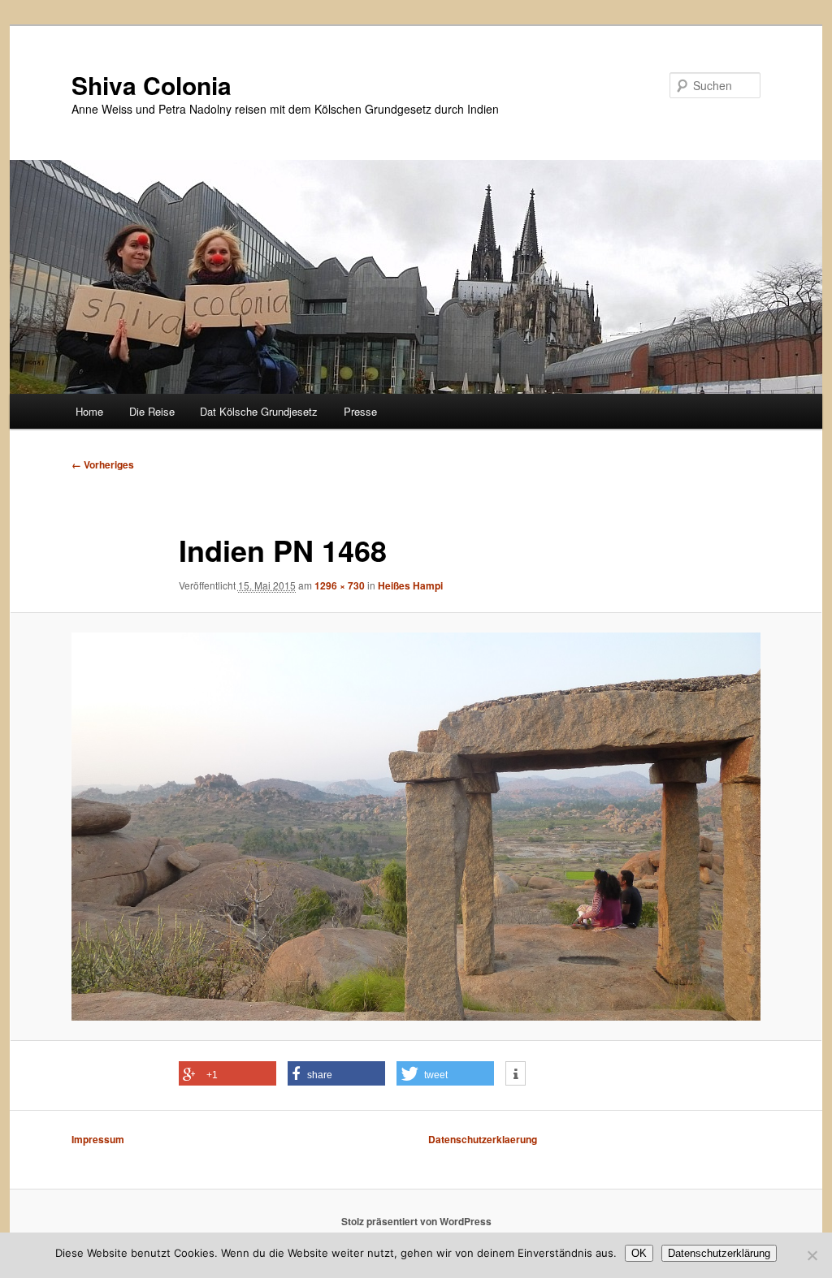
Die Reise (152, 411)
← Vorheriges (103, 464)
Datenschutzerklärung (719, 1253)
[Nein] (812, 1255)
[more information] (515, 1074)
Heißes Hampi (410, 585)
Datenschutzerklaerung (482, 1139)
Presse (360, 411)
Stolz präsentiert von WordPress (416, 1221)
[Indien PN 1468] (416, 827)
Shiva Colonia (152, 84)
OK (639, 1253)
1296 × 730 (339, 585)
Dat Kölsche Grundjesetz (259, 411)
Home (89, 411)
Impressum (98, 1139)
